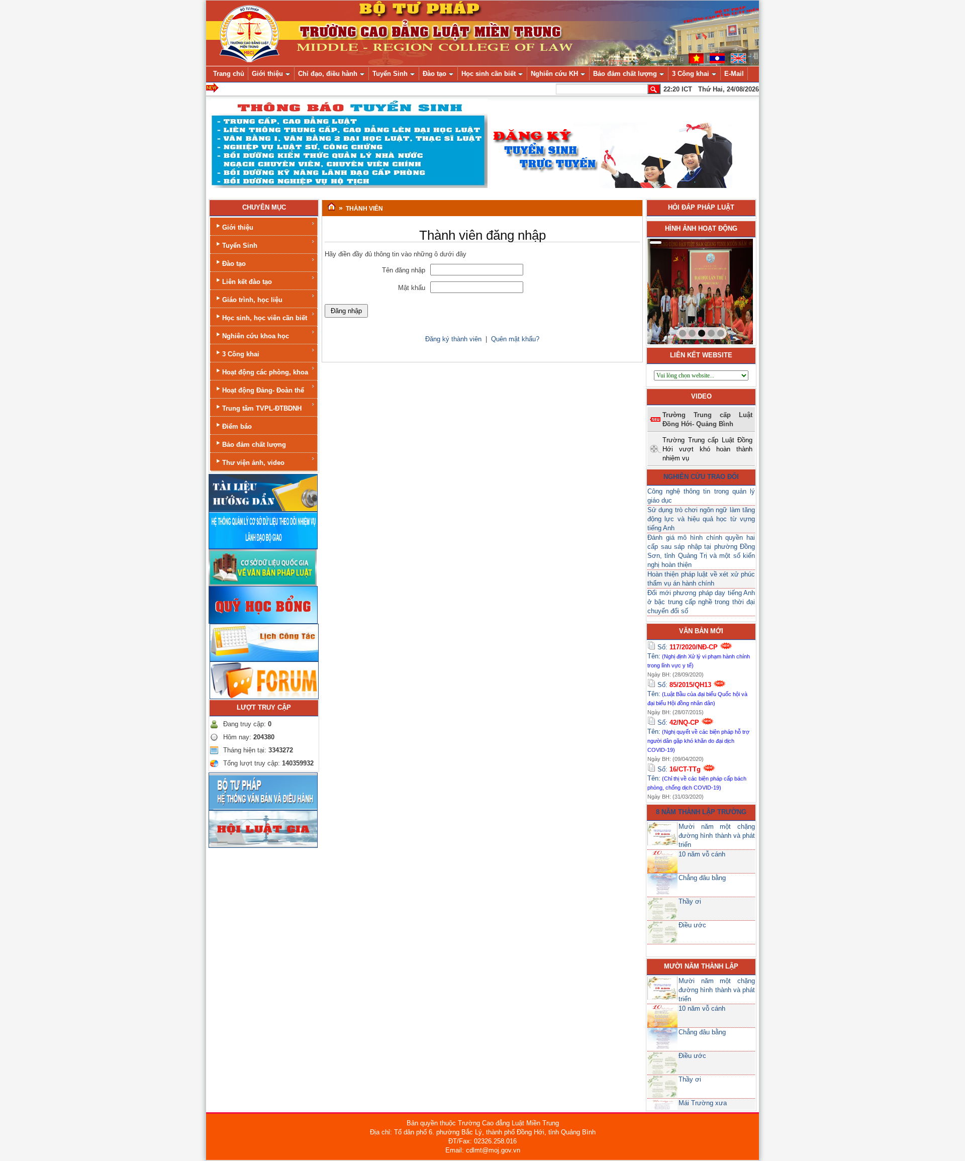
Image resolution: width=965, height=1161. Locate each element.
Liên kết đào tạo (247, 281)
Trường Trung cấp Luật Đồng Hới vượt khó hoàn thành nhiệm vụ (707, 449)
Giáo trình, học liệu (252, 300)
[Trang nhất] (331, 207)
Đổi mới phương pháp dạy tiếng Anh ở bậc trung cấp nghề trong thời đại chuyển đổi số (701, 602)
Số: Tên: (698, 655)
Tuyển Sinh (239, 245)
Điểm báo (237, 426)
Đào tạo (234, 263)
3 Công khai (240, 354)
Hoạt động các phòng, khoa (265, 372)
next (724, 289)
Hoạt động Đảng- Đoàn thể (263, 390)
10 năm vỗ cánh (702, 854)
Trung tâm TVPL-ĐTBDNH (262, 408)
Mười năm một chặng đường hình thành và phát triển (717, 835)
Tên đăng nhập (403, 270)
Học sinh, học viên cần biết (264, 318)
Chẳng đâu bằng (702, 878)
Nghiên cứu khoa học (255, 336)
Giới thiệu (237, 227)
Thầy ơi (690, 901)
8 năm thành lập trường (701, 812)
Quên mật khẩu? (515, 339)
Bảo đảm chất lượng (254, 444)
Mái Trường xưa (703, 1103)
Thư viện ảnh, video (253, 462)
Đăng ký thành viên (453, 339)
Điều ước (692, 925)
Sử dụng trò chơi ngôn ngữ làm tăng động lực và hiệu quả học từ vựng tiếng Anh (701, 519)
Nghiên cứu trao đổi (701, 476)
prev (675, 289)
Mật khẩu (411, 288)
